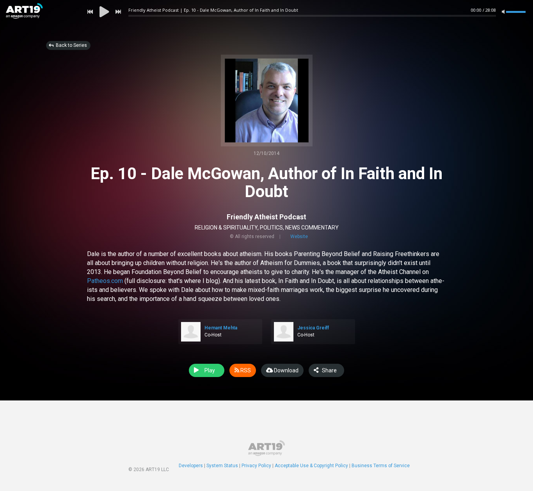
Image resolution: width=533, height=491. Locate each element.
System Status (222, 465)
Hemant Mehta (220, 328)
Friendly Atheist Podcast (266, 217)
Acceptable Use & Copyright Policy (311, 465)
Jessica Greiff (313, 328)
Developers (191, 465)
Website (299, 236)
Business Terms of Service (381, 465)
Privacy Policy (256, 465)
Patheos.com (105, 281)
